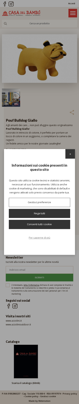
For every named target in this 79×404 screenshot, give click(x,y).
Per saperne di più (39, 237)
